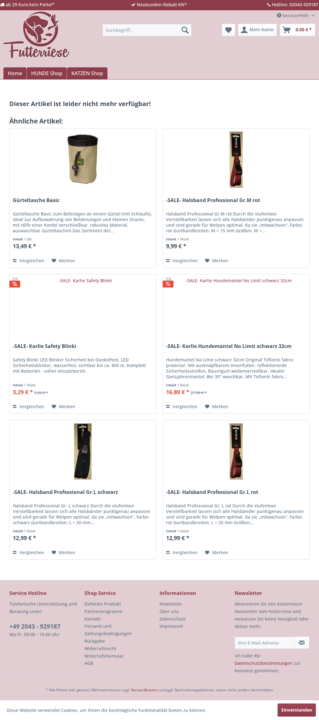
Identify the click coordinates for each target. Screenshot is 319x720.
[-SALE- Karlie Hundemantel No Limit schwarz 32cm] (236, 306)
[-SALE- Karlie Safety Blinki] (83, 306)
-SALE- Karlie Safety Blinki (44, 346)
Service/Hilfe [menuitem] (295, 15)
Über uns (169, 611)
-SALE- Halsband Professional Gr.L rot (212, 492)
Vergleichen (31, 260)
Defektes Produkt (102, 604)
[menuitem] (147, 30)
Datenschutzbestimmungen (264, 663)
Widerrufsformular (104, 656)
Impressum (171, 626)
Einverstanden (296, 710)
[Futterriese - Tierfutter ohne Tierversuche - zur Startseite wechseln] (36, 34)
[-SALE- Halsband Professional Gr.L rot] (236, 451)
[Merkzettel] (228, 30)
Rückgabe (94, 641)
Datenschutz (173, 619)
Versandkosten (144, 690)
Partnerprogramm (103, 611)
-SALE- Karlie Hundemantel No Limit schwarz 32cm (229, 346)
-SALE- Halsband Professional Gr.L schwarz (65, 492)
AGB (88, 663)
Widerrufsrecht (100, 648)
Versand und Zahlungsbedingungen (108, 629)
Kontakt (92, 619)
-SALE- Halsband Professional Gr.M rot (213, 200)
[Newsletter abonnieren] (301, 642)
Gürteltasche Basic (36, 200)
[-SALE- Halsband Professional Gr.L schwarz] (83, 451)
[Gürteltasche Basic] (83, 160)
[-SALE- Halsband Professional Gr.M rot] (236, 160)
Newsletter (171, 604)
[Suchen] (185, 30)
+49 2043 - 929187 (34, 626)
